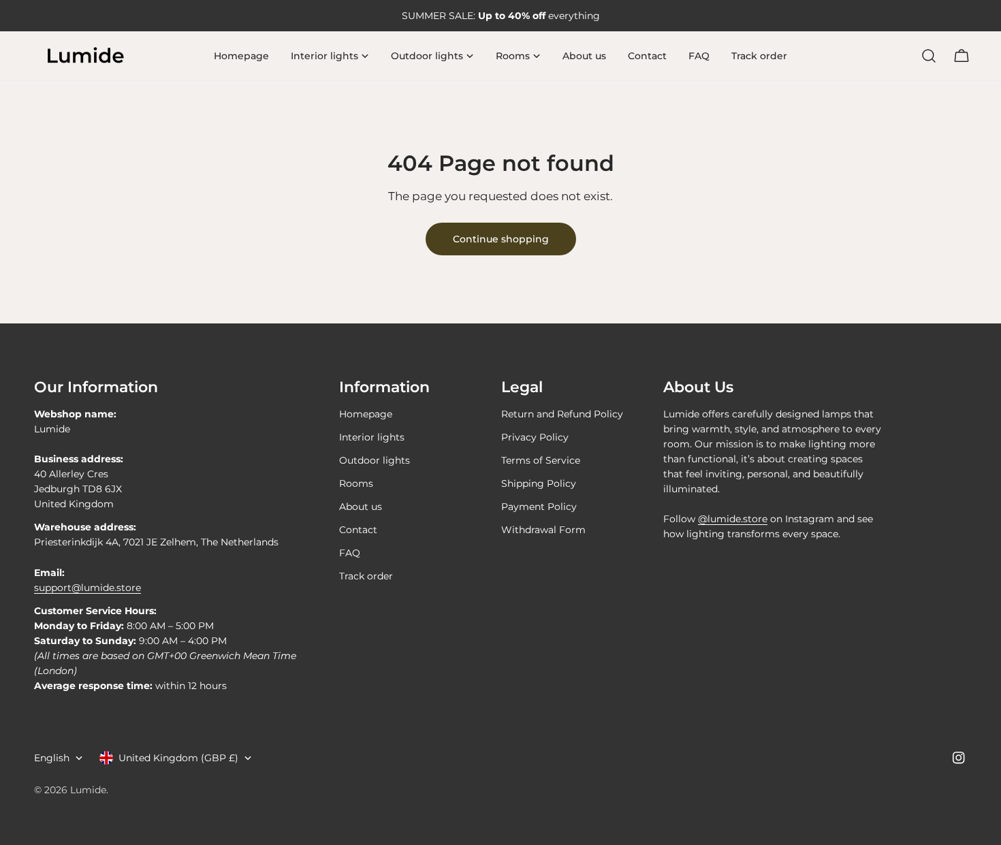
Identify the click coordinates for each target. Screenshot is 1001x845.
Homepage (365, 414)
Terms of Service (540, 460)
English (51, 758)
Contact (358, 530)
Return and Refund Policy (562, 414)
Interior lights (371, 437)
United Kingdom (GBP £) (178, 758)
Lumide (88, 790)
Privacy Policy (535, 437)
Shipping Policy (538, 483)
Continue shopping (501, 239)
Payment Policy (539, 506)
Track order (366, 576)
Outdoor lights (374, 460)
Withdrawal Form (543, 530)
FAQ (349, 553)
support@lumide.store (87, 587)
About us (360, 506)
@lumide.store (732, 519)
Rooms (356, 483)
